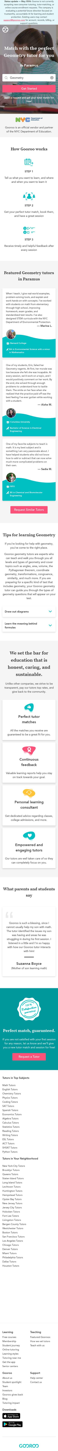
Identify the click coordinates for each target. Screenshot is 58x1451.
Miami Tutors (9, 1253)
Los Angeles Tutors (12, 1240)
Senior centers (10, 1366)
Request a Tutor (29, 1057)
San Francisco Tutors (13, 1236)
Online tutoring (10, 1349)
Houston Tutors (10, 1265)
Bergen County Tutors (14, 1224)
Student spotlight (11, 1382)
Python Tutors (9, 1151)
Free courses (9, 1337)
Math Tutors (8, 1085)
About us (7, 1378)
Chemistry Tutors (11, 1093)
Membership (9, 1341)
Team (5, 1386)
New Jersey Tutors (12, 1203)
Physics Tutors (10, 1097)
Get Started (29, 88)
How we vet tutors (40, 1341)
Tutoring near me (11, 1357)
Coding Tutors (10, 1101)
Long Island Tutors (12, 1182)
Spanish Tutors (10, 1110)
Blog (4, 1398)
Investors (7, 1390)
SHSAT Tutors (9, 1147)
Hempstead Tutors (12, 1195)
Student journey (11, 1345)
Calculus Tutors (10, 1122)
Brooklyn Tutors (10, 1170)
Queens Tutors (10, 1174)
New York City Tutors (13, 1166)
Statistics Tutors (10, 1126)
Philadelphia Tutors (12, 1257)
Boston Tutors (10, 1232)
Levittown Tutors (11, 1186)
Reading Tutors (10, 1131)
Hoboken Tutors (11, 1211)
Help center (36, 1378)
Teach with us (37, 1345)
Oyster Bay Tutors (12, 1199)
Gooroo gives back (12, 1394)
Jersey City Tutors (12, 1207)
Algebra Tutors (10, 1118)
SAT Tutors (8, 1106)
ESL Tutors (8, 1139)
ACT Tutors (8, 1143)
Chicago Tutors (10, 1245)
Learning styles (10, 1353)
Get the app (8, 1362)
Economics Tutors (12, 1114)
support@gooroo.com (14, 20)
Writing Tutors (10, 1135)
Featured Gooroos (40, 1337)
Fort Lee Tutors (10, 1215)
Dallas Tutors (9, 1261)
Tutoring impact (11, 1403)
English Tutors (10, 1089)
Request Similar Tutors (29, 510)
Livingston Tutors (11, 1220)
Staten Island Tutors (13, 1178)
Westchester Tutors (12, 1228)
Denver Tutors (10, 1249)
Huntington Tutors (12, 1190)
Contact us (36, 1382)
